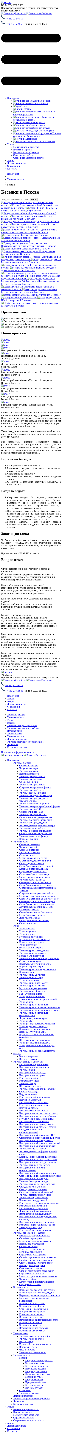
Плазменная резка (22, 1412)
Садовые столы (27, 855)
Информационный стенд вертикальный (39, 1143)
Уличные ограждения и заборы (23, 728)
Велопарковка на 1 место (32, 1325)
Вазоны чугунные (28, 1056)
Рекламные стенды (29, 1080)
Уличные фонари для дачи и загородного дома (33, 799)
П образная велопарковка (32, 1311)
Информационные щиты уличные (36, 1124)
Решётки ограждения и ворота (34, 1235)
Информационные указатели (34, 1067)
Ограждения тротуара (30, 1268)
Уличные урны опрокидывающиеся (37, 969)
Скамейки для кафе (29, 909)
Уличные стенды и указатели (22, 725)
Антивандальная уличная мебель (36, 907)
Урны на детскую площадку (33, 1026)
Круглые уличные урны (31, 942)
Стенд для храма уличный (32, 1186)
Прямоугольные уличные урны (35, 964)
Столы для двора (28, 923)
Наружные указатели (30, 1099)
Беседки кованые (34, 1379)
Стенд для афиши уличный (33, 1189)
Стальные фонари (28, 765)
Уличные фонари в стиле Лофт (35, 830)
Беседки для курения (36, 1371)
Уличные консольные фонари (34, 803)
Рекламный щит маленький (33, 1205)
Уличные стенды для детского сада (37, 1184)
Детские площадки (17, 739)
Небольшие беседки (35, 1368)
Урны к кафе (25, 1021)
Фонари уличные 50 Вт (31, 811)
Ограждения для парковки (32, 1254)
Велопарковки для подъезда (33, 1328)
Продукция (13, 98)
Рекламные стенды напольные (35, 1105)
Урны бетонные (27, 934)
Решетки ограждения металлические (38, 1276)
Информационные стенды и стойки (37, 1127)
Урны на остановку (29, 980)
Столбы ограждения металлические (37, 1257)
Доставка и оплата (16, 163)
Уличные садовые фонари (32, 792)
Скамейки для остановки (32, 915)
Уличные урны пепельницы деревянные (40, 1010)
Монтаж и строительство (26, 1409)
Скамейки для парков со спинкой (36, 866)
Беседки (23, 1358)
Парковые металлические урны (35, 1029)
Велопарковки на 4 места (32, 1306)
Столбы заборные (28, 1246)
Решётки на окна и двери (32, 1249)
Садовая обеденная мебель (32, 871)
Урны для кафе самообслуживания (37, 1023)
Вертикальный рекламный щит (35, 1214)
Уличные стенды (27, 1083)
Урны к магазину (28, 945)
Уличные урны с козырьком (33, 983)
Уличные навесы (15, 736)
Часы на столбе (27, 1349)
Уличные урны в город (31, 977)
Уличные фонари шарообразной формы (39, 806)
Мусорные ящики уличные (33, 988)
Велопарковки (14, 731)
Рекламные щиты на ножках (33, 1102)
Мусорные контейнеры (31, 936)
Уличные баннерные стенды (33, 1181)
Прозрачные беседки (35, 1382)
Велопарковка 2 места (30, 1322)
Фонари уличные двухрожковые (35, 817)
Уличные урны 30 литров (32, 991)
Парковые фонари (28, 839)
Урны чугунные (27, 931)
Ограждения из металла (31, 1273)
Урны (10, 720)
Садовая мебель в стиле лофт (34, 874)
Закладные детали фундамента (35, 1241)
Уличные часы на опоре (31, 1339)
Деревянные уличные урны (33, 1018)
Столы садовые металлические (35, 877)
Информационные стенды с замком (37, 1162)
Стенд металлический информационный (30, 1131)
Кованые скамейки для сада (33, 869)
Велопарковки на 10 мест (32, 1303)
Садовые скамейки (29, 850)
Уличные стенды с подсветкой (34, 1165)
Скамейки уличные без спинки (35, 882)
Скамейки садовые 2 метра (33, 858)
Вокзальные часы (28, 1347)
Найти (33, 199)
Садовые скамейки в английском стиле (39, 898)
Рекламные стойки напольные (34, 1097)
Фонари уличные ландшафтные (35, 833)
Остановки (25, 1390)
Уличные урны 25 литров (32, 974)
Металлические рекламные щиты (36, 1118)
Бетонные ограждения (30, 1252)
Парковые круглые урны (32, 966)
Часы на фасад (26, 1341)
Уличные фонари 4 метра (32, 784)
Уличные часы (14, 733)
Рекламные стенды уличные (33, 1110)
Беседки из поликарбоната (39, 1360)
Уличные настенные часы (32, 1352)
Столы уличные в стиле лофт (34, 920)
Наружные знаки (28, 1094)
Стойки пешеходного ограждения (36, 1271)
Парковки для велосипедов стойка (37, 1290)
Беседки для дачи (34, 1385)
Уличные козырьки (29, 1393)
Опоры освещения (28, 782)
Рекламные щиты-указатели (33, 1208)
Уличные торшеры (28, 771)
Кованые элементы (17, 747)
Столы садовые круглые (31, 863)
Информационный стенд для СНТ (36, 1135)
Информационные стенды (32, 1072)
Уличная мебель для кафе (32, 879)
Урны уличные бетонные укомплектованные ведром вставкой (38, 997)
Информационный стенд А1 (33, 1178)
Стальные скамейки (29, 844)
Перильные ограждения (31, 1243)
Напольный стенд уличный (33, 1200)
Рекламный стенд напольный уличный (39, 1203)
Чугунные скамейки (29, 847)
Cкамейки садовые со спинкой (35, 860)
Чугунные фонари (28, 768)
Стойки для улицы (28, 1091)
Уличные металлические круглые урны (39, 958)
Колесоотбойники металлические (36, 1281)
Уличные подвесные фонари (33, 836)
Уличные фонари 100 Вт (31, 809)
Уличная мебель (15, 717)
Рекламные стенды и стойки (33, 1064)
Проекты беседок (34, 1387)
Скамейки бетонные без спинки (35, 912)
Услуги (10, 144)
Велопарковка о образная (32, 1330)
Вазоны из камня (28, 1059)
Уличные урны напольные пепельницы (39, 1007)
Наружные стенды (28, 1108)
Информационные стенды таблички (37, 1116)
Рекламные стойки (29, 1078)
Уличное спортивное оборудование (25, 741)
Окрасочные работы (23, 1417)
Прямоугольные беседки (37, 1374)
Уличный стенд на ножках (32, 1148)
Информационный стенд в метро (36, 1140)
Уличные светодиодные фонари (35, 795)
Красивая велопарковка (31, 1314)
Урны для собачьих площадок (34, 1042)
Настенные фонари (29, 773)
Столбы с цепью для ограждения (36, 1260)
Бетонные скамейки (29, 852)
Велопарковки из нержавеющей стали (38, 1319)
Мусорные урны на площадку (34, 939)
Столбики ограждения (30, 1238)
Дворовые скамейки (29, 917)
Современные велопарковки (33, 1309)
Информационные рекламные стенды (38, 1113)
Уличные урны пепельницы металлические (33, 1014)
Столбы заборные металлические (36, 1262)
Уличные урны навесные (32, 985)
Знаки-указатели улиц (30, 1227)
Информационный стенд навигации (38, 1173)
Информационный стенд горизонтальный (32, 1169)
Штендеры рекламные (30, 1086)
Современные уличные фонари (35, 787)
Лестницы (12, 744)
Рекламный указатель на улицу (35, 1230)
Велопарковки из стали (31, 1317)
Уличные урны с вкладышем (34, 950)
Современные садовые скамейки (36, 893)
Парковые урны (27, 972)
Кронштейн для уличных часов (35, 1344)
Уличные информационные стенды (37, 1089)
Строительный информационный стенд (39, 1137)
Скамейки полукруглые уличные (36, 885)
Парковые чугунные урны (32, 1032)
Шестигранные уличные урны (34, 1040)
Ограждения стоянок (30, 1284)
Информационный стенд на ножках (37, 1146)
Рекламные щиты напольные (34, 1121)
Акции (10, 160)
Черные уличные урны (31, 947)
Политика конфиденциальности (17, 752)
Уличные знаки (27, 1070)
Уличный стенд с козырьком (33, 1197)
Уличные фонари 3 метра (32, 776)
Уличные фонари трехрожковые (35, 820)
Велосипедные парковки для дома (36, 1292)
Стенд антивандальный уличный (36, 1192)
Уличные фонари (16, 714)
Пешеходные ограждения (32, 1265)
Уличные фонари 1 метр (31, 790)
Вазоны (11, 722)
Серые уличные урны (30, 961)
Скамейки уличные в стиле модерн (37, 901)
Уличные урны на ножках (32, 953)
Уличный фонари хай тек (32, 828)
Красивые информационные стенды (38, 1156)
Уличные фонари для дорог (33, 822)
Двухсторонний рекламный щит (36, 1211)
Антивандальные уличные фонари (37, 825)
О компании (13, 166)
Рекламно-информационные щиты (37, 1224)
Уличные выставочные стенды (35, 1195)
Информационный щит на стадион (37, 1222)
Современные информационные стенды (40, 1176)
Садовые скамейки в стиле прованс (37, 896)
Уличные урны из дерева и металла (37, 1051)
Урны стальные (27, 928)
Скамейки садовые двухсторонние (37, 904)
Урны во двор (26, 1002)
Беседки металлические (37, 1366)
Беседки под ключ (34, 1363)
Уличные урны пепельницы (33, 1004)
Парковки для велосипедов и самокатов (39, 1295)
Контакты (12, 168)
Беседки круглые (34, 1377)
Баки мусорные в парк (30, 993)
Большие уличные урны (31, 955)
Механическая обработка (26, 1415)
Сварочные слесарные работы (28, 1420)
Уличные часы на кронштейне (34, 1336)
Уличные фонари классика (32, 814)
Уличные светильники (30, 779)
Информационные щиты (32, 1075)
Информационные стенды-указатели (38, 1159)
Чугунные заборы (28, 1279)
